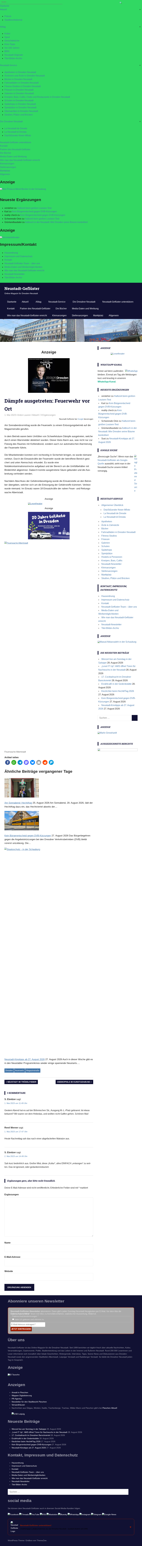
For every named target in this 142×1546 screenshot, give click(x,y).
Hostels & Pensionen (111, 557)
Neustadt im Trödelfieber (21, 1082)
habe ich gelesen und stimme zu (29, 1319)
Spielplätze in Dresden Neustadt (20, 107)
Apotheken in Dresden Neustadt (20, 72)
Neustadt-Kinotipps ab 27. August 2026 (29, 1448)
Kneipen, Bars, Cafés (111, 560)
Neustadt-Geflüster (21, 288)
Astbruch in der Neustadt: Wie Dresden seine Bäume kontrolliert (56, 222)
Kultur (7, 33)
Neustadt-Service (8, 65)
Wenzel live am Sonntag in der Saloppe (29, 1429)
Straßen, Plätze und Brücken (18, 115)
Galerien (105, 543)
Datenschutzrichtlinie (20, 1314)
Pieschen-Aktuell (109, 1408)
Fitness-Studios (109, 536)
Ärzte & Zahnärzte (110, 525)
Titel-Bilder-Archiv (13, 58)
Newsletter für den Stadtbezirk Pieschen (29, 1402)
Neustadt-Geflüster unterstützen (15, 142)
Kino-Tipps (9, 44)
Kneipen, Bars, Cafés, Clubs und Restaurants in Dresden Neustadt (37, 97)
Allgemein (5, 174)
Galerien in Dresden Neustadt (19, 93)
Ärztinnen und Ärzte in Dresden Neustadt (24, 75)
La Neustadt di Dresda (15, 132)
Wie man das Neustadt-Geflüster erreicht (20, 160)
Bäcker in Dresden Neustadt (18, 79)
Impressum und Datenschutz (18, 256)
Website (8, 1271)
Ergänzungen (11, 1194)
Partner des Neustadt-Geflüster (15, 149)
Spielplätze (106, 553)
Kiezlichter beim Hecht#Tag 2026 (117, 691)
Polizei (7, 16)
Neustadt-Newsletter (14, 274)
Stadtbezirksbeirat (13, 20)
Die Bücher (5, 153)
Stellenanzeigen (8, 167)
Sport (7, 37)
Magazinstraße (32, 1070)
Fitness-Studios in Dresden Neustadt (22, 86)
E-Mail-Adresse (12, 1257)
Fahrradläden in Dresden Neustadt (21, 83)
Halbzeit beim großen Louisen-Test (34, 208)
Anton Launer (24, 415)
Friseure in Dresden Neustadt (18, 90)
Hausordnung (11, 253)
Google (80, 419)
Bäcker (104, 528)
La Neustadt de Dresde (15, 128)
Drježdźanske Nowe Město (17, 135)
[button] (7, 762)
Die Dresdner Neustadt (11, 121)
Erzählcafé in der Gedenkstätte (116, 684)
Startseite (4, 6)
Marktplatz (5, 170)
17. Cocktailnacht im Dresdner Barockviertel (31, 1435)
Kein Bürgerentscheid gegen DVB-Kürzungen (34, 211)
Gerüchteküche (11, 40)
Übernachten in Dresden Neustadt (21, 111)
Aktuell (3, 9)
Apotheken (106, 521)
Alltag (3, 27)
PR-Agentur (17, 1399)
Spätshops (106, 550)
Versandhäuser (18, 1405)
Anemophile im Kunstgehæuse (73, 1082)
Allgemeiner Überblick (112, 505)
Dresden (9, 1070)
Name (7, 1243)
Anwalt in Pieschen (20, 1392)
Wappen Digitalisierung (22, 1395)
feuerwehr (19, 1070)
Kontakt (3, 146)
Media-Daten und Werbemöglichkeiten (23, 267)
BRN (6, 51)
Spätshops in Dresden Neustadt (20, 104)
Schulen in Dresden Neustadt (18, 100)
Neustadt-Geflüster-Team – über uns (22, 263)
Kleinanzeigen (7, 163)
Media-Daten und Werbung (13, 156)
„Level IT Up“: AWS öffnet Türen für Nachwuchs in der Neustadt (39, 1432)
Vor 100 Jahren (11, 48)
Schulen (105, 546)
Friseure (105, 539)
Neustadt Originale (13, 55)
